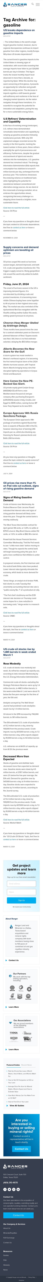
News (5, 1270)
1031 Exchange (8, 1238)
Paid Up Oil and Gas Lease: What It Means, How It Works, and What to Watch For (22, 1073)
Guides (6, 1255)
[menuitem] (31, 4)
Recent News (26, 1065)
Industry (7, 36)
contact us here (19, 228)
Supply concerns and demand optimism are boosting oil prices (21, 250)
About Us (6, 1228)
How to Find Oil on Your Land (18, 1102)
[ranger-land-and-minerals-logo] (17, 4)
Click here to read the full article (16, 208)
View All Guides (17, 1106)
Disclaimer (21, 1280)
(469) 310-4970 (10, 1183)
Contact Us (14, 960)
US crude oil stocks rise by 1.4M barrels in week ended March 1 (19, 652)
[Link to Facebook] (5, 1189)
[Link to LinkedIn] (18, 1189)
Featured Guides (13, 1065)
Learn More (14, 1007)
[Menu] (37, 4)
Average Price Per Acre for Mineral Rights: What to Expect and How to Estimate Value (20, 1089)
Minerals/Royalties (10, 1233)
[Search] (31, 4)
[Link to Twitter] (9, 1189)
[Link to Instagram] (13, 1189)
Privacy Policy (31, 1277)
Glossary (6, 1265)
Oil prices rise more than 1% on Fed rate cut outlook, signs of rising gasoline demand (21, 486)
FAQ (5, 1260)
